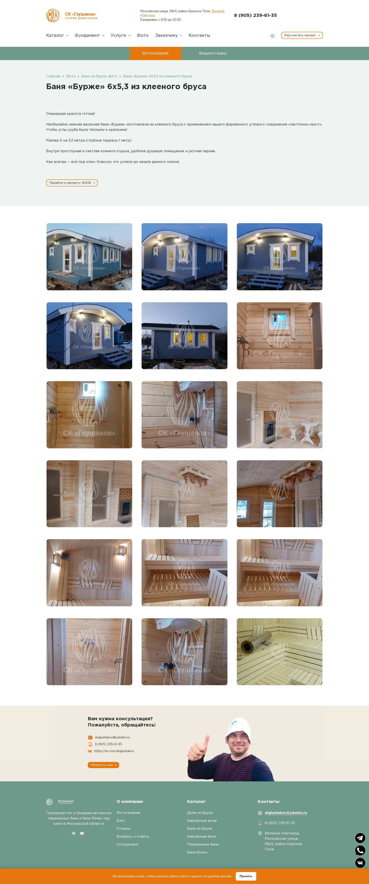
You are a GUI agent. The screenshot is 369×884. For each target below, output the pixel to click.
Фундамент (88, 35)
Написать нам (102, 765)
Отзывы (123, 828)
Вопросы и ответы (133, 836)
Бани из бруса (199, 828)
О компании (130, 802)
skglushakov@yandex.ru (112, 737)
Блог (121, 820)
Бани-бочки (197, 852)
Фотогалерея (155, 53)
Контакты (199, 35)
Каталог (55, 35)
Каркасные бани (201, 836)
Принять (246, 876)
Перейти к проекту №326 (70, 183)
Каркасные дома (202, 820)
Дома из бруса (199, 813)
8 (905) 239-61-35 (255, 15)
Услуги (119, 35)
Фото (143, 35)
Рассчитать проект (300, 35)
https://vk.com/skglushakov (114, 751)
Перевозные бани (203, 844)
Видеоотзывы (213, 53)
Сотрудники (127, 844)
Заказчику (167, 35)
